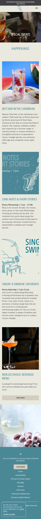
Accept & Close (9, 514)
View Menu (24, 398)
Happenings (20, 49)
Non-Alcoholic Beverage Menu (18, 376)
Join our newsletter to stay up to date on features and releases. (20, 460)
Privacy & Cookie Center (20, 479)
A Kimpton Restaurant (20, 494)
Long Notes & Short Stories (19, 199)
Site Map (20, 483)
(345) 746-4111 (20, 3)
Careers (20, 486)
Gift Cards (21, 490)
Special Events (20, 35)
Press (20, 471)
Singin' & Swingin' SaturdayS (20, 284)
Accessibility (20, 475)
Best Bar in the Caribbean (18, 109)
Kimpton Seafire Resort (20, 497)
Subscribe (20, 467)
